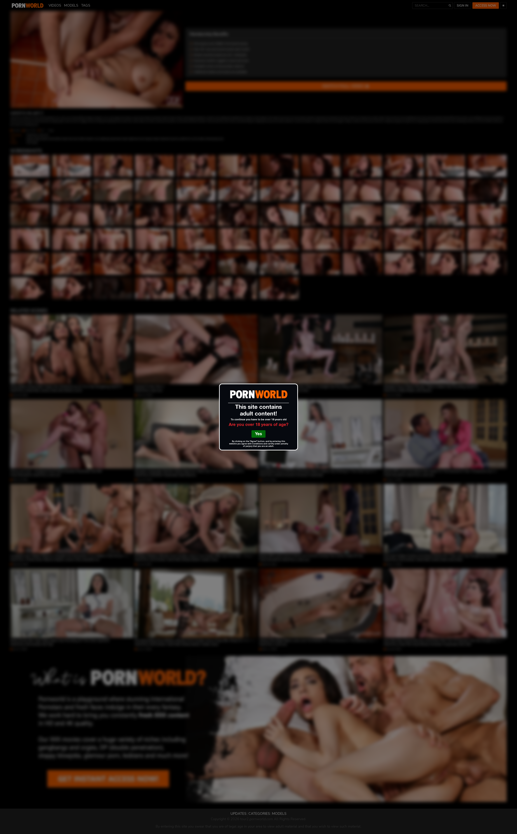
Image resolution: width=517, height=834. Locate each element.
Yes (258, 434)
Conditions (257, 444)
